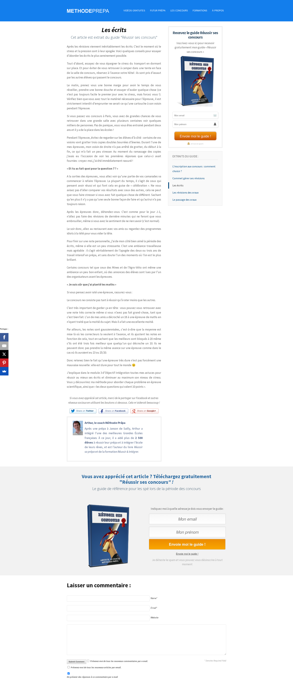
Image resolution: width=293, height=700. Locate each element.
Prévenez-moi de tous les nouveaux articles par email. (96, 667)
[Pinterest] (4, 362)
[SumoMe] (4, 371)
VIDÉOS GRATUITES (134, 10)
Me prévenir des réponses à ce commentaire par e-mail (92, 677)
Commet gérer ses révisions (188, 178)
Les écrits (177, 185)
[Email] (4, 346)
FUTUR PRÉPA (157, 10)
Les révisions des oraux (185, 192)
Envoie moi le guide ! (187, 553)
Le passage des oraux (184, 199)
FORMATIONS (200, 10)
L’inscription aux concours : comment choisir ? (194, 169)
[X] (4, 354)
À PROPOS (218, 10)
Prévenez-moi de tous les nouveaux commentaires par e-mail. (119, 661)
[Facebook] (4, 337)
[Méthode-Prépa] (88, 10)
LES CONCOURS (179, 10)
